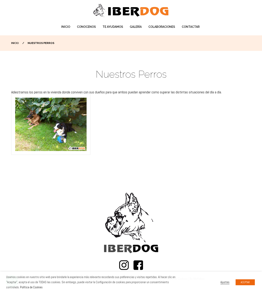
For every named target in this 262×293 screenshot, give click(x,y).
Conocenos (86, 26)
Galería (136, 26)
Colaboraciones (161, 26)
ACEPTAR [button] (245, 282)
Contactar (191, 26)
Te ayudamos (113, 26)
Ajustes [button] (224, 282)
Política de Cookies (31, 287)
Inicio (65, 26)
